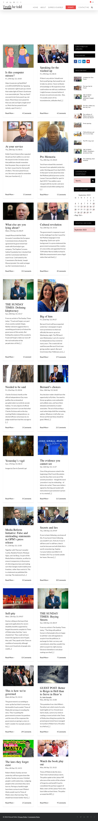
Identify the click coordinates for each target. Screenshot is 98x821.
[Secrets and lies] (53, 515)
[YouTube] (88, 61)
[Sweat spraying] (78, 126)
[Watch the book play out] (53, 748)
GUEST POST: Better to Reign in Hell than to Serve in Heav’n (52, 691)
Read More (9, 113)
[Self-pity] (18, 598)
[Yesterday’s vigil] (18, 446)
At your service (14, 146)
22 (88, 209)
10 (94, 203)
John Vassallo (47, 697)
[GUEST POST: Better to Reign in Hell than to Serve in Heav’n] (53, 674)
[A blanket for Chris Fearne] (78, 80)
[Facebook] (75, 61)
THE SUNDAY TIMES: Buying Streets (49, 616)
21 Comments (61, 427)
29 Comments (26, 732)
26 (78, 212)
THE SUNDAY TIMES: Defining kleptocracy (15, 307)
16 (90, 206)
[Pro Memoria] (53, 136)
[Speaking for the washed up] (53, 54)
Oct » (80, 215)
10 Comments (61, 580)
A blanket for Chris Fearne (88, 78)
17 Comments (61, 357)
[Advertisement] (49, 24)
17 (94, 206)
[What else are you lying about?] (18, 211)
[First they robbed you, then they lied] (78, 108)
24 (94, 209)
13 (81, 206)
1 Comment (27, 194)
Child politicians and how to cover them (88, 133)
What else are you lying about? (15, 225)
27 (81, 212)
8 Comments (61, 271)
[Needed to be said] (18, 373)
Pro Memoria (47, 157)
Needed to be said (15, 387)
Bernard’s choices (50, 387)
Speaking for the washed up (49, 68)
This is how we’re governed (15, 692)
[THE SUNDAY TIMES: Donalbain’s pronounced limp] (78, 152)
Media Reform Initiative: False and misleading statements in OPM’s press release (18, 536)
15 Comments (26, 271)
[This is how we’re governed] (18, 676)
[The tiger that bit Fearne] (78, 88)
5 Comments (61, 195)
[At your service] (18, 131)
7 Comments (61, 658)
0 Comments (26, 499)
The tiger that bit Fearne (87, 87)
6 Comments (61, 113)
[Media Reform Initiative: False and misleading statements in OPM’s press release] (18, 516)
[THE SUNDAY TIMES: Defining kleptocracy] (18, 289)
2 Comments (26, 803)
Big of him (46, 316)
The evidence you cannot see (50, 461)
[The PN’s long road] (78, 143)
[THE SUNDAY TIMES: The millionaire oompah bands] (78, 97)
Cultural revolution (51, 224)
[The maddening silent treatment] (78, 161)
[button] (92, 7)
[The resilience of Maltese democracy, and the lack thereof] (78, 117)
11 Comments (61, 499)
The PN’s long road (88, 141)
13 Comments (26, 658)
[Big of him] (53, 295)
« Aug (76, 215)
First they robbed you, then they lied (89, 106)
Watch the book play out (51, 762)
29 (88, 212)
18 (75, 209)
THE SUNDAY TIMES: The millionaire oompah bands (88, 97)
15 (88, 206)
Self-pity (10, 613)
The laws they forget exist (17, 763)
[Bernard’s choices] (53, 373)
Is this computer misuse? (14, 73)
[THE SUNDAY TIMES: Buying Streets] (53, 598)
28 (84, 212)
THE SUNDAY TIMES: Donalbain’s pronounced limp (88, 151)
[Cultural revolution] (53, 211)
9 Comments (61, 803)
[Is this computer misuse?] (18, 56)
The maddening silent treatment (89, 159)
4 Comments (26, 113)
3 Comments (26, 427)
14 (84, 206)
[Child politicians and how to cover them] (78, 134)
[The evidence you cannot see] (53, 446)
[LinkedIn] (84, 61)
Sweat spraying (87, 123)
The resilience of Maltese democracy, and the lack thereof (88, 115)
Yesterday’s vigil (14, 460)
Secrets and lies (49, 527)
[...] (20, 108)
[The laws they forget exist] (18, 748)
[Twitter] (79, 61)
